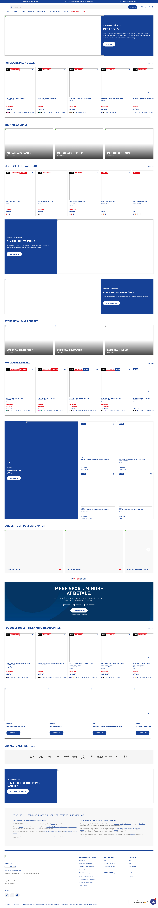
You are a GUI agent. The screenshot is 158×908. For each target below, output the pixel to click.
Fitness (131, 870)
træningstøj (64, 827)
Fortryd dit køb (83, 885)
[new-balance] (57, 756)
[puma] (49, 756)
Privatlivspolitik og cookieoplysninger (47, 904)
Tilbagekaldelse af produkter (87, 879)
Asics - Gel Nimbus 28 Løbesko (47, 98)
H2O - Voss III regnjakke (13, 202)
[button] (148, 92)
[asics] (66, 756)
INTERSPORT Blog (109, 873)
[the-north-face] (74, 756)
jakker (49, 831)
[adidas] (41, 756)
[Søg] (11, 7)
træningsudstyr (73, 827)
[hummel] (91, 756)
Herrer (16, 11)
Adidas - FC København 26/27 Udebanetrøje (95, 459)
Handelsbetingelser (28, 904)
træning (53, 824)
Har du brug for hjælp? (87, 857)
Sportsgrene (41, 11)
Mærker (31, 11)
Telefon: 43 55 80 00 (10, 867)
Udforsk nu (14, 478)
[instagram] (7, 895)
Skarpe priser (75, 11)
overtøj (45, 831)
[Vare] (20, 82)
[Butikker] (142, 7)
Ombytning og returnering (86, 866)
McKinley (52, 836)
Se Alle (33, 746)
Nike (48, 836)
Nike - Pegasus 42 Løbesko (14, 398)
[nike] (32, 756)
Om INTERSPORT (109, 857)
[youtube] (17, 895)
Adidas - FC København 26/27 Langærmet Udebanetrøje (132, 460)
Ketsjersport (132, 866)
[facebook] (12, 895)
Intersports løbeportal (85, 863)
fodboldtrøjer (57, 827)
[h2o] (100, 756)
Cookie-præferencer (90, 904)
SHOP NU (109, 44)
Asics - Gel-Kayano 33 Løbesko (79, 398)
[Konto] (145, 7)
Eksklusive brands (109, 866)
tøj (39, 828)
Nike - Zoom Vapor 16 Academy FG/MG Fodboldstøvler (81, 664)
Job (105, 870)
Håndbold (131, 873)
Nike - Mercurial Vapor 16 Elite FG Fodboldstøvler (112, 664)
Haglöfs (63, 836)
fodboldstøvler (50, 827)
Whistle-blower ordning (86, 882)
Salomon (82, 830)
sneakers (116, 824)
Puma (136, 828)
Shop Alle (150, 63)
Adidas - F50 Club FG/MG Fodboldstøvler (19, 663)
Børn (23, 11)
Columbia (57, 836)
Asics (125, 828)
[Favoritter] (149, 7)
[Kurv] (152, 7)
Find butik (107, 860)
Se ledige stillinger (18, 791)
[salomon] (108, 756)
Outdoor (131, 876)
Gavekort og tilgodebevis (86, 876)
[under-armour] (125, 756)
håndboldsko (142, 824)
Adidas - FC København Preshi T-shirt (131, 510)
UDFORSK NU (14, 254)
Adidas (122, 828)
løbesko (21, 827)
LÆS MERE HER (111, 303)
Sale (84, 11)
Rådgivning (132, 857)
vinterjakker (54, 831)
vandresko (69, 831)
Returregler (64, 904)
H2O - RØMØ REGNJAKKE (108, 202)
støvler (65, 831)
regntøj (60, 831)
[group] (25, 712)
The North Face (43, 836)
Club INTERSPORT (109, 863)
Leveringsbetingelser (76, 904)
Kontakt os (82, 860)
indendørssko (127, 824)
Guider (65, 11)
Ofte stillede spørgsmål (85, 873)
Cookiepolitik (82, 870)
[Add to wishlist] (33, 69)
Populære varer (54, 11)
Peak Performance (70, 836)
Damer (8, 11)
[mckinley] (116, 756)
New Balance (130, 828)
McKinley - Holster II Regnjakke (80, 98)
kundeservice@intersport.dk (13, 870)
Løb (130, 860)
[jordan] (83, 756)
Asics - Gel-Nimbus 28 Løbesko (15, 98)
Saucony (140, 828)
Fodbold (131, 863)
